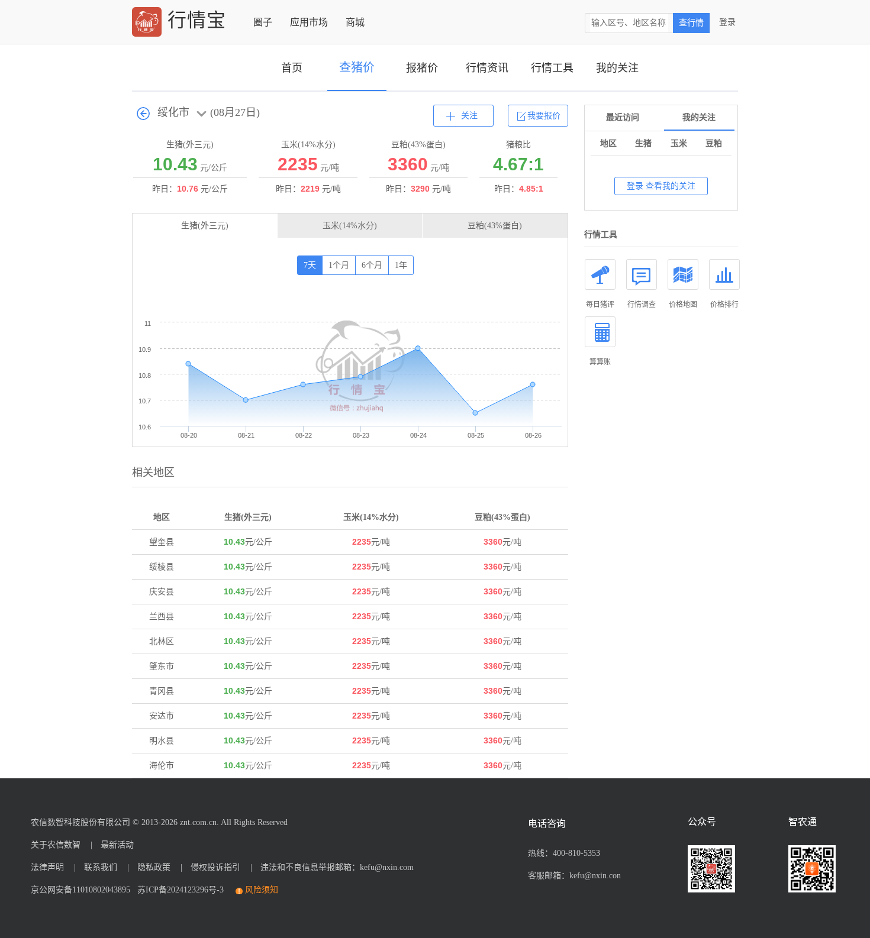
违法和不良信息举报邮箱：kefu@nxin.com (337, 867)
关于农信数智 (55, 844)
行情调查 (641, 304)
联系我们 (100, 867)
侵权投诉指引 (215, 867)
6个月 (372, 265)
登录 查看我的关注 (661, 186)
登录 (727, 22)
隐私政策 (153, 867)
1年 (401, 265)
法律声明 (47, 867)
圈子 (262, 22)
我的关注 (617, 68)
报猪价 (422, 68)
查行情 (691, 22)
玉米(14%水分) (350, 225)
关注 (469, 115)
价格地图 (683, 304)
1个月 (338, 265)
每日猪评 (600, 304)
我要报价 (543, 115)
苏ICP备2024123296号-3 (178, 889)
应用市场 (309, 22)
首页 (291, 68)
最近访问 (622, 117)
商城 (355, 22)
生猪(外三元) (204, 225)
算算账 (600, 362)
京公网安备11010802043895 (80, 889)
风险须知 (261, 889)
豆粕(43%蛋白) (495, 225)
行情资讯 (487, 68)
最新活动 (117, 844)
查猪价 (357, 67)
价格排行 (724, 304)
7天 (310, 265)
